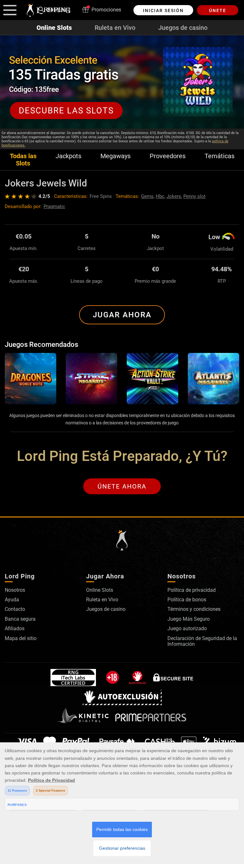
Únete (217, 10)
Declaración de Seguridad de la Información (202, 641)
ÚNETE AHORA (122, 486)
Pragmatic (54, 206)
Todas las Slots (23, 159)
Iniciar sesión (163, 10)
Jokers (173, 196)
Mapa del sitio (21, 638)
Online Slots (54, 27)
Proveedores (168, 156)
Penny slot (194, 196)
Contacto (15, 609)
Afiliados (14, 628)
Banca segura (20, 619)
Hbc (160, 196)
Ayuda (12, 600)
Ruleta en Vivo (115, 27)
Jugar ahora (122, 314)
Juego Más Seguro (188, 619)
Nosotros (15, 590)
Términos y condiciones (193, 609)
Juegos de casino (182, 27)
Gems (147, 196)
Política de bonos (186, 600)
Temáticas (219, 156)
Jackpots (68, 156)
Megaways (115, 156)
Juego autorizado (187, 628)
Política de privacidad (191, 590)
